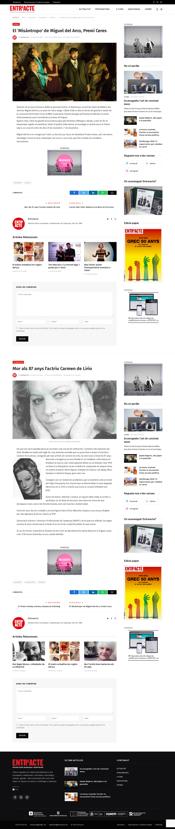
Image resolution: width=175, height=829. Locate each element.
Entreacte (25, 37)
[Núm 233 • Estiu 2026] (143, 281)
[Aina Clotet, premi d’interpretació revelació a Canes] (100, 251)
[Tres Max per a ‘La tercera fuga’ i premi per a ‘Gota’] (64, 251)
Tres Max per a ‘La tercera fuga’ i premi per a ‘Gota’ (64, 266)
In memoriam (18, 362)
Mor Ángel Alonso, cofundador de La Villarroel (29, 665)
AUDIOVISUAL (134, 9)
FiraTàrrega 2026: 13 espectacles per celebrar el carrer (150, 144)
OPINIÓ (148, 9)
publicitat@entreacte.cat (58, 825)
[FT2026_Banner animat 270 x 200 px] (64, 175)
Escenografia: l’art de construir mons (141, 102)
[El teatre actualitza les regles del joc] (29, 251)
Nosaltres (17, 2)
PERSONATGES (102, 9)
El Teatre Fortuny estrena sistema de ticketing (39, 606)
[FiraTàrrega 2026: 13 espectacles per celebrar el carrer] (130, 144)
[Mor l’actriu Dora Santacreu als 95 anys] (100, 651)
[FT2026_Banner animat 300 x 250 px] (143, 57)
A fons (126, 97)
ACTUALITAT (85, 9)
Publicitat (56, 2)
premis (27, 183)
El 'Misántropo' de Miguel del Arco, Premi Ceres (90, 606)
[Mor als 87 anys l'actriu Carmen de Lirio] (65, 410)
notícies (41, 582)
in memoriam (30, 582)
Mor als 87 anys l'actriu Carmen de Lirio (42, 207)
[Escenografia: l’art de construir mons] (143, 82)
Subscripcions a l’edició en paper (37, 2)
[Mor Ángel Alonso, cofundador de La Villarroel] (29, 651)
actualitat (18, 183)
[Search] (161, 9)
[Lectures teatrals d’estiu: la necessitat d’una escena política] (130, 132)
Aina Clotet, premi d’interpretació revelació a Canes (97, 268)
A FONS (119, 9)
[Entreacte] (22, 9)
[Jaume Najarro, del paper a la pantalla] (130, 120)
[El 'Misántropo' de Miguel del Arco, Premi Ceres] (65, 72)
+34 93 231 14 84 (21, 825)
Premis (16, 24)
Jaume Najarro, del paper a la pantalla (150, 119)
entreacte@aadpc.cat (38, 825)
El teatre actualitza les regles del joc (27, 266)
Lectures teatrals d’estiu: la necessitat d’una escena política (149, 132)
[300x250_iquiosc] (143, 323)
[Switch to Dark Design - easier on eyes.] (157, 9)
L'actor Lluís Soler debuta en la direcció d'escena (91, 207)
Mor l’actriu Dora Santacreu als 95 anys (99, 665)
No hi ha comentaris (54, 37)
